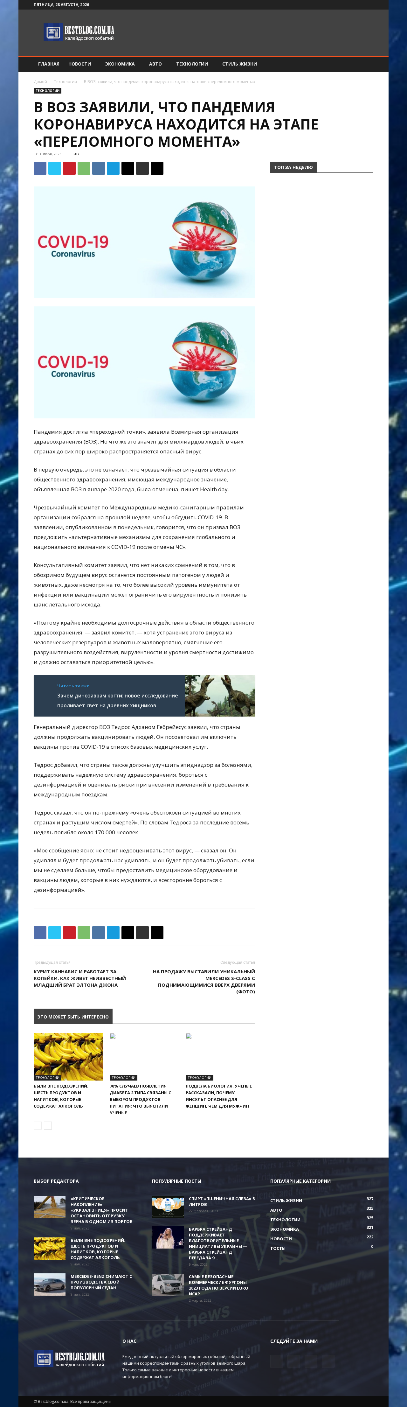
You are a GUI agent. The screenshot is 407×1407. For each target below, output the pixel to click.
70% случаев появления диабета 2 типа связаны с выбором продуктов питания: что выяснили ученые (140, 1099)
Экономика (120, 64)
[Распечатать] (142, 168)
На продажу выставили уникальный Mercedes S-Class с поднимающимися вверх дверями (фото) (204, 981)
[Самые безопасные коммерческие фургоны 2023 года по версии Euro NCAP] (168, 1285)
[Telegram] (113, 168)
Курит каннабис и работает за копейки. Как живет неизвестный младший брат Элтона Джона (80, 978)
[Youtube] (368, 5)
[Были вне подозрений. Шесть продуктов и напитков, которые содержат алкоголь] (68, 1057)
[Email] (127, 168)
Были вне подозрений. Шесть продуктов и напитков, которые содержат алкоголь (98, 1248)
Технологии (192, 64)
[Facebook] (337, 5)
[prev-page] (38, 1126)
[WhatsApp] (84, 168)
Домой (40, 81)
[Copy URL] (157, 168)
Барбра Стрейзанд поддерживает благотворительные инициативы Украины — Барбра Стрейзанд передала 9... (218, 1243)
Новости (79, 64)
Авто (155, 64)
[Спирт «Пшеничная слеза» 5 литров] (168, 1207)
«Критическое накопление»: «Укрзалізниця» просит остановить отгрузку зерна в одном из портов (102, 1210)
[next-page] (48, 1126)
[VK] (98, 168)
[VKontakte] (358, 5)
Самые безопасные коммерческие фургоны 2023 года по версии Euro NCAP (218, 1285)
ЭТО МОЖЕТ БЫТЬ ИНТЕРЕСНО (73, 1017)
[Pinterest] (69, 168)
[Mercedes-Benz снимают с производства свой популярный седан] (50, 1284)
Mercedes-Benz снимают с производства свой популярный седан (101, 1282)
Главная (48, 64)
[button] (365, 64)
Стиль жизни (239, 64)
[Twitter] (347, 5)
